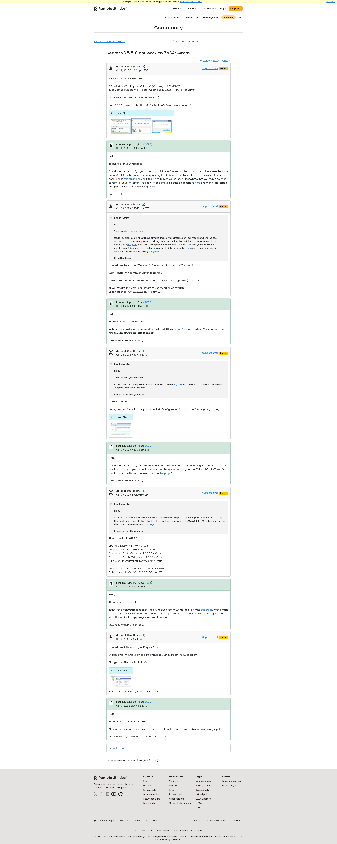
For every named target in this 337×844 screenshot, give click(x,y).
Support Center (172, 17)
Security (147, 785)
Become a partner (231, 781)
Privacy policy (202, 785)
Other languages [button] (105, 820)
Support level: (210, 68)
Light (146, 820)
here (197, 182)
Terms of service (180, 830)
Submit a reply (117, 748)
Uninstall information (180, 803)
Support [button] (234, 8)
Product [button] (177, 8)
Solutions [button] (193, 8)
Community (228, 17)
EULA (197, 807)
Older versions (176, 798)
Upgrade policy (203, 781)
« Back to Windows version (109, 41)
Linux (171, 789)
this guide (129, 179)
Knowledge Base (210, 17)
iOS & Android (176, 794)
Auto (137, 820)
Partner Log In (229, 785)
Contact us (196, 830)
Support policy (203, 789)
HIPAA (198, 803)
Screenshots (149, 789)
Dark (154, 820)
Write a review (162, 830)
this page (164, 473)
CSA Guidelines (203, 798)
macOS (173, 785)
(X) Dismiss (330, 1)
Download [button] (208, 8)
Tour (145, 781)
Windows (174, 781)
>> (240, 17)
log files (182, 329)
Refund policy (202, 794)
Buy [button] (222, 8)
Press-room (147, 830)
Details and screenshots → (191, 1)
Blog (137, 830)
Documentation (191, 17)
